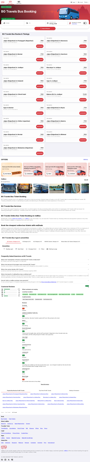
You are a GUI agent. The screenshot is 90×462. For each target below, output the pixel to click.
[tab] (13, 241)
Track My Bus (4, 428)
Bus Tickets (4, 418)
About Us (3, 423)
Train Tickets (12, 418)
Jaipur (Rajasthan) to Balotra (56, 121)
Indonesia (7, 442)
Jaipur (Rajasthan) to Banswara (57, 41)
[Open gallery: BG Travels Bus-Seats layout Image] (72, 188)
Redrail (8, 438)
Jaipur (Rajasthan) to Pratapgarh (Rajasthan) (18, 41)
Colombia (39, 442)
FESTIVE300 (8, 173)
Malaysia (21, 442)
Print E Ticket (21, 428)
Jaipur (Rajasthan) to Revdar (12, 134)
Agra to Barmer (8, 108)
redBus (27, 218)
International (51, 442)
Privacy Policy (16, 433)
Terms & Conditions (6, 433)
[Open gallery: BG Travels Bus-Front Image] (8, 188)
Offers (37, 428)
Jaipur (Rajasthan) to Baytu (56, 108)
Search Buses (46, 28)
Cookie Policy (24, 433)
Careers (28, 423)
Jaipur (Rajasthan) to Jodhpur (13, 67)
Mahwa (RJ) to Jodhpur (54, 94)
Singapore (14, 442)
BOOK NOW (40, 46)
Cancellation (12, 428)
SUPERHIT (72, 173)
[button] (13, 23)
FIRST (49, 173)
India (2, 442)
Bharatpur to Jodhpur (54, 67)
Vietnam (27, 442)
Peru (45, 442)
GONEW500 (30, 173)
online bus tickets (17, 218)
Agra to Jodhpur (52, 81)
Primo (45, 428)
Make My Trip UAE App (27, 438)
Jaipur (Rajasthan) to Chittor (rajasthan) (16, 121)
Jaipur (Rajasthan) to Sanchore (57, 54)
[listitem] (3, 164)
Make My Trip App (16, 438)
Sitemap (31, 428)
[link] (11, 170)
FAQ (27, 428)
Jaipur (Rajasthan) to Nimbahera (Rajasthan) (18, 148)
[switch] (85, 23)
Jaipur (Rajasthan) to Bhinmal (56, 134)
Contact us (10, 423)
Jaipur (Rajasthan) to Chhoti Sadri (14, 94)
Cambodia (33, 442)
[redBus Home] (2, 2)
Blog (41, 428)
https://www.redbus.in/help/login (48, 282)
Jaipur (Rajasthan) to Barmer (12, 54)
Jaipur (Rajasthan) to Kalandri (13, 81)
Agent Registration (19, 423)
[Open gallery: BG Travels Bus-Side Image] (40, 188)
